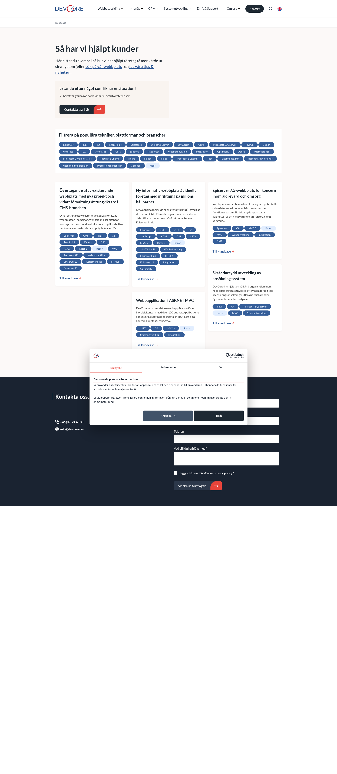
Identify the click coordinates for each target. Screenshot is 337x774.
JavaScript (183, 144)
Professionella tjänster (109, 165)
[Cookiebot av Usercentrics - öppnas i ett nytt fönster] (228, 355)
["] (69, 9)
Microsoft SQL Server (224, 144)
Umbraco (68, 151)
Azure (241, 151)
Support (134, 151)
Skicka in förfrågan (192, 486)
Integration (202, 151)
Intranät (134, 8)
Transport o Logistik (187, 158)
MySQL (249, 144)
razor (153, 165)
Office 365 (100, 151)
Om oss (232, 8)
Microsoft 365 (262, 151)
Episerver (68, 144)
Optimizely (223, 151)
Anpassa (166, 415)
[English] (279, 9)
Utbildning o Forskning (75, 165)
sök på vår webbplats (103, 66)
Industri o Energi (110, 158)
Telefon (179, 431)
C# (98, 144)
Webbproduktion (177, 151)
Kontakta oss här (76, 109)
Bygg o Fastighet (230, 158)
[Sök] (271, 9)
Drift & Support (207, 8)
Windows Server (160, 144)
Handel (148, 158)
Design (266, 144)
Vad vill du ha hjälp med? (190, 448)
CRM (152, 8)
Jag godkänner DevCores (206, 473)
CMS (118, 151)
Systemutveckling (176, 8)
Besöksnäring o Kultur (260, 158)
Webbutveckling (109, 8)
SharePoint (115, 144)
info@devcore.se (72, 429)
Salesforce (136, 144)
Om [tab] (221, 367)
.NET (85, 144)
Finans (131, 158)
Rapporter (153, 151)
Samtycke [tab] (116, 367)
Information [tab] (168, 367)
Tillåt (219, 415)
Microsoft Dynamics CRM (77, 158)
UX (84, 151)
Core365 (136, 165)
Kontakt (255, 8)
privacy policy (223, 473)
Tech (209, 158)
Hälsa (164, 158)
